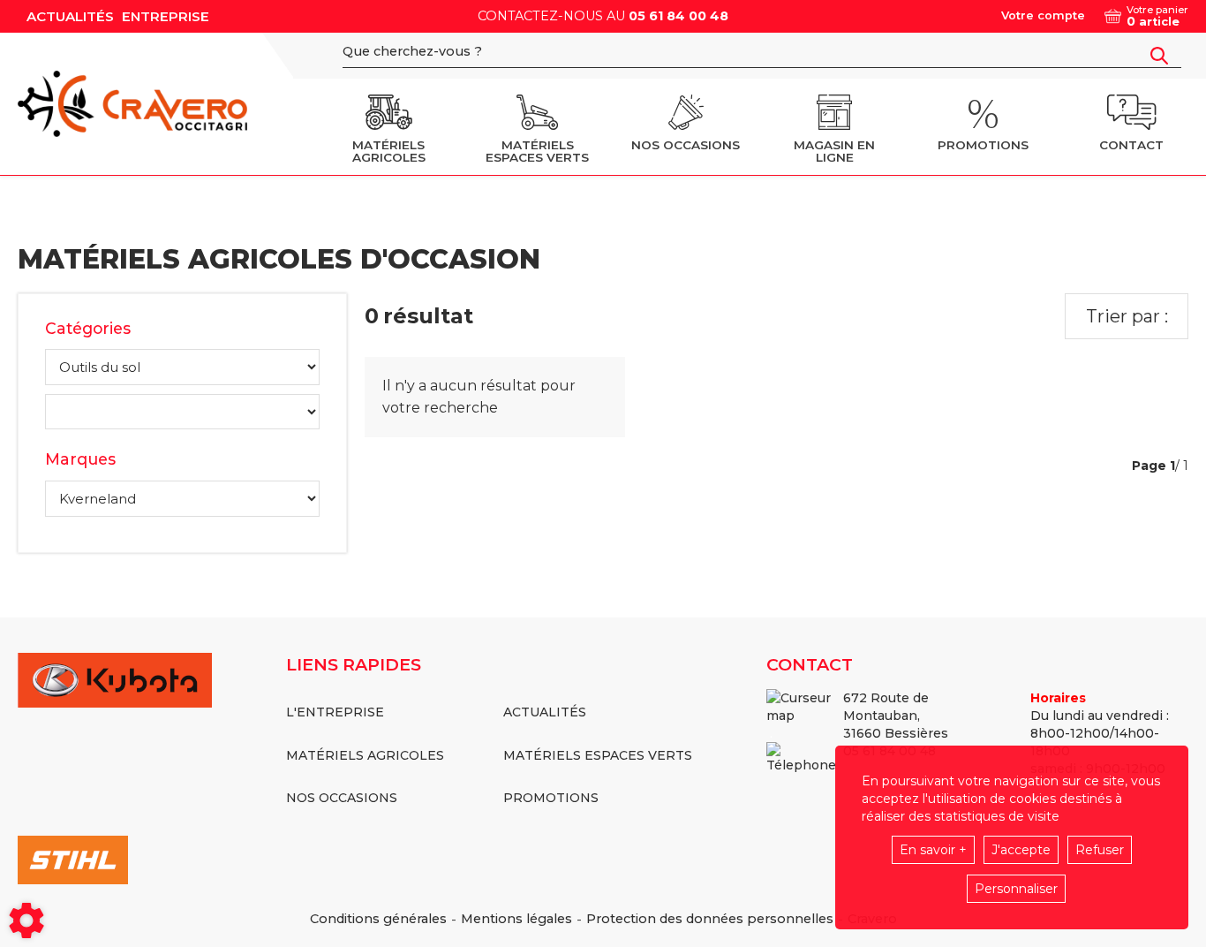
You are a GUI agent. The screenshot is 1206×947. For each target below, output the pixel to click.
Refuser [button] (1099, 850)
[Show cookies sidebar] (26, 920)
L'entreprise (335, 712)
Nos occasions (341, 798)
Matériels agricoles (365, 755)
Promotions (551, 798)
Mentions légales (516, 919)
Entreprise (165, 16)
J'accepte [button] (1021, 850)
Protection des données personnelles (709, 919)
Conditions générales (378, 919)
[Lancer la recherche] (1159, 55)
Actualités (70, 16)
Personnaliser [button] (1016, 889)
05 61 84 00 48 (678, 16)
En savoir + (933, 850)
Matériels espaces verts (597, 755)
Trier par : (1127, 316)
